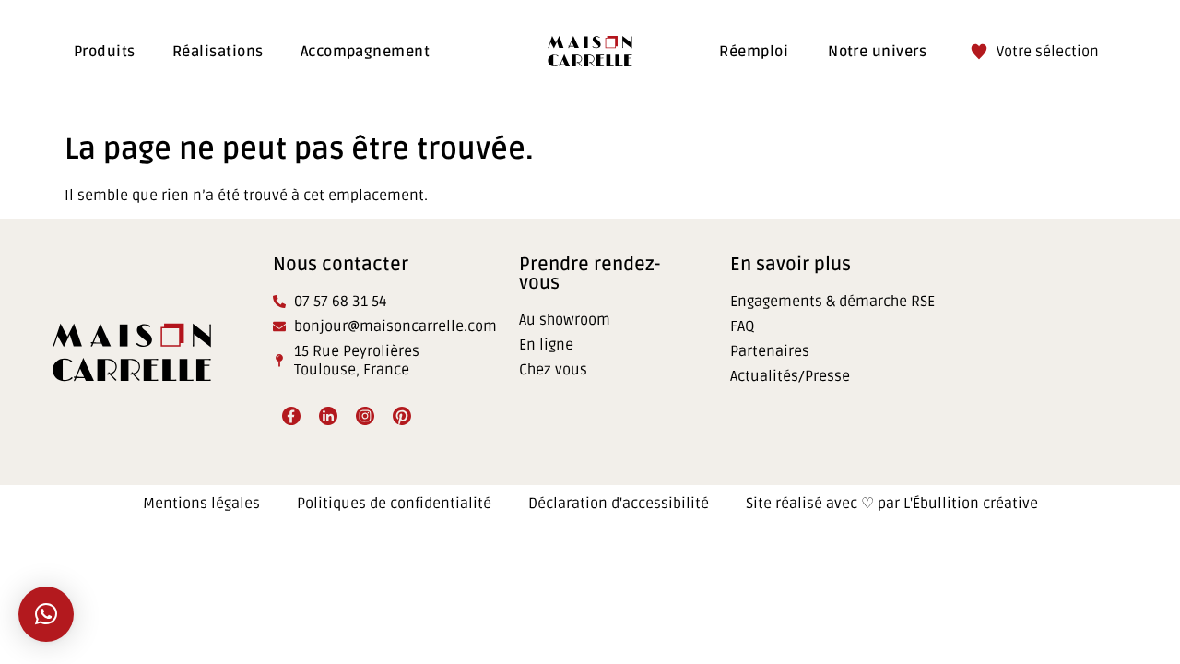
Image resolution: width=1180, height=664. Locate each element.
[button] (46, 614)
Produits (105, 51)
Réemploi (753, 51)
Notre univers (877, 51)
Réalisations (218, 51)
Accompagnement (366, 51)
